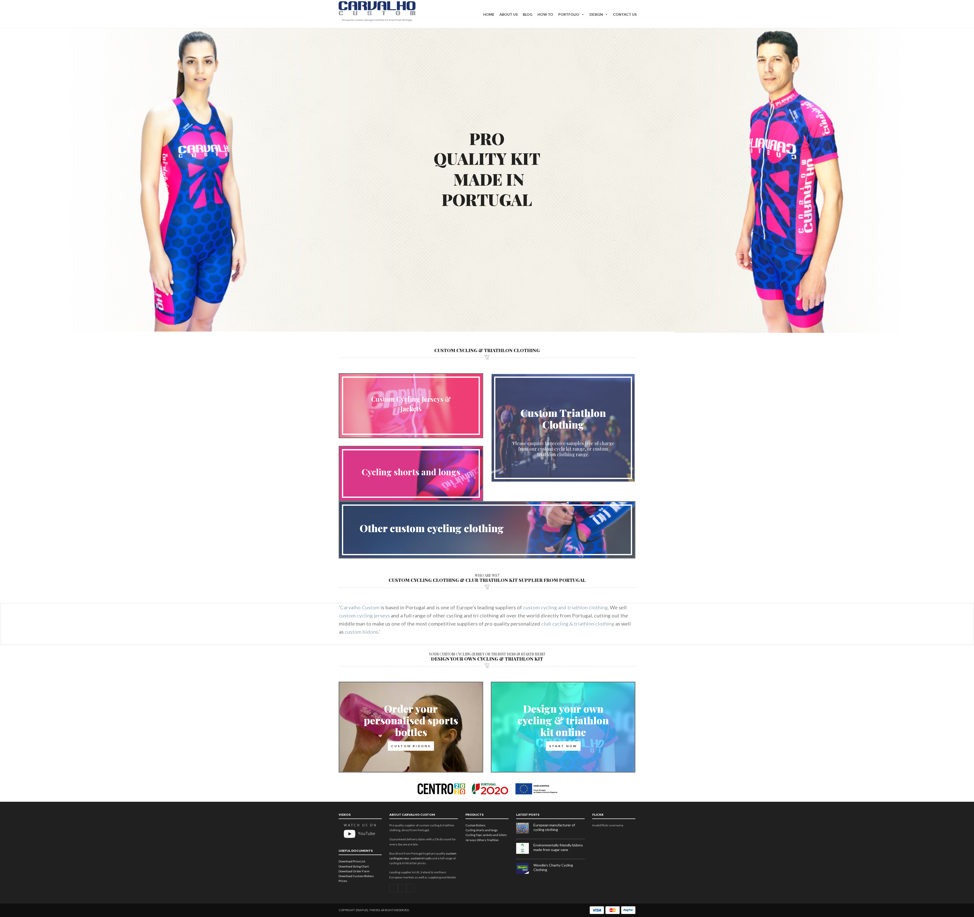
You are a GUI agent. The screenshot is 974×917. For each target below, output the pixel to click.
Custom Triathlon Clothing (563, 418)
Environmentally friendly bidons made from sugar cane (558, 847)
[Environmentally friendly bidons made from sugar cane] (524, 853)
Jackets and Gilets (494, 835)
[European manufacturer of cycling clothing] (524, 832)
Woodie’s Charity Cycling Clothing (553, 867)
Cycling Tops (473, 835)
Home (488, 14)
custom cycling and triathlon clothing (565, 607)
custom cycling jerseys (364, 615)
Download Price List (352, 861)
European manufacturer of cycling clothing (554, 827)
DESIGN (596, 14)
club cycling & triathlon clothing (577, 623)
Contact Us (625, 14)
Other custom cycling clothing (432, 528)
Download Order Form (354, 871)
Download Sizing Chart (354, 866)
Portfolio (568, 14)
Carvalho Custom (359, 607)
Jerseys (470, 840)
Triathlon (493, 840)
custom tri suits (421, 858)
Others (481, 840)
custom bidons (361, 632)
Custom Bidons (475, 825)
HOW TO (545, 14)
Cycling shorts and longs (411, 472)
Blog (527, 14)
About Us (508, 14)
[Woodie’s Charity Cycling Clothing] (524, 873)
